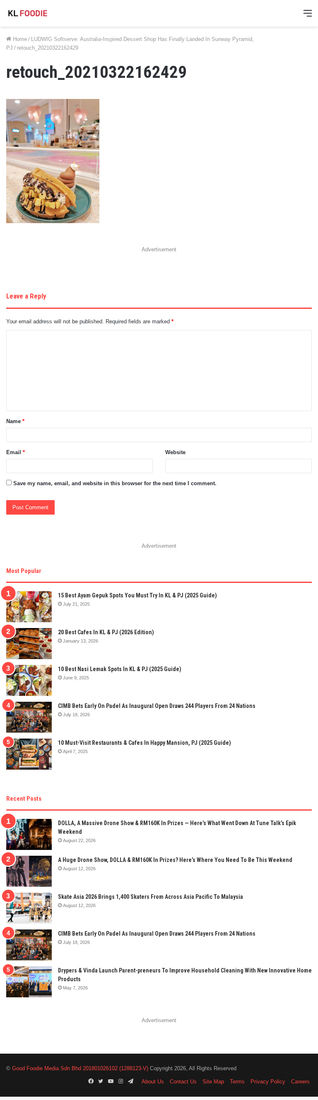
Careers (300, 1081)
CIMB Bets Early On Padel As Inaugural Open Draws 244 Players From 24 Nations (156, 706)
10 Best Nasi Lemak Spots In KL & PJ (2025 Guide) (119, 669)
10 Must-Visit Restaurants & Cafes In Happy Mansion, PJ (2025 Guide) (144, 742)
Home (19, 39)
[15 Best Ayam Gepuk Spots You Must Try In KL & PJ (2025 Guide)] (29, 606)
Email (15, 452)
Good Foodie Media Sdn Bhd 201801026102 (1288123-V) (80, 1068)
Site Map (213, 1081)
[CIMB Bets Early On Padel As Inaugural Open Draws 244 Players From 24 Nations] (29, 717)
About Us (153, 1081)
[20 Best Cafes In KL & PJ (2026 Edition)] (29, 643)
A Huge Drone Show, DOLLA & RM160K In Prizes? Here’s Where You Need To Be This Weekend (175, 860)
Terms (237, 1081)
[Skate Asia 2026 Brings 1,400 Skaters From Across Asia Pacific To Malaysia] (29, 908)
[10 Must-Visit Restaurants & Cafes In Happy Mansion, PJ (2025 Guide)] (29, 754)
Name (15, 421)
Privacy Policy (268, 1081)
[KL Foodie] (45, 13)
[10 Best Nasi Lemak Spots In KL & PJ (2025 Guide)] (29, 680)
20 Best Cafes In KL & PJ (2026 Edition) (106, 632)
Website (175, 452)
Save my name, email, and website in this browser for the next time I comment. (115, 483)
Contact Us (183, 1081)
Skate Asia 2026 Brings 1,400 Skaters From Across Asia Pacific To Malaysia (150, 896)
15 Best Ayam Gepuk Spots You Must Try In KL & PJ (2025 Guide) (137, 595)
